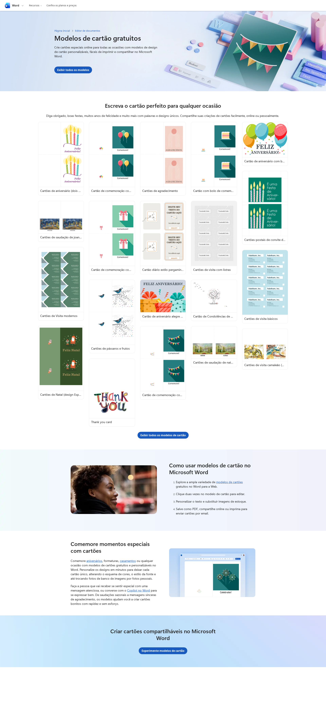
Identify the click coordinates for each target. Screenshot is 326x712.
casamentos (128, 561)
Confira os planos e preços (62, 5)
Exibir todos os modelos (73, 70)
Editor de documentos (87, 30)
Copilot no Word (138, 590)
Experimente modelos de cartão (163, 651)
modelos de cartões (229, 482)
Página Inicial (62, 30)
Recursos (34, 5)
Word (15, 5)
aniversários (94, 561)
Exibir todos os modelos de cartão (163, 435)
